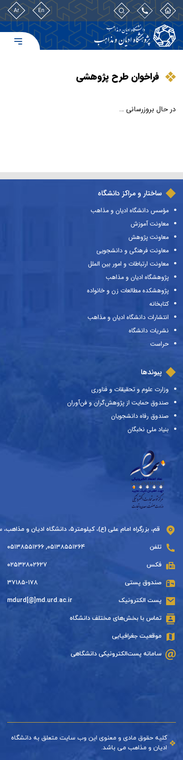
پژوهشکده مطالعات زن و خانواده (128, 290)
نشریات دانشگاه (149, 331)
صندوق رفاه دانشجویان (140, 416)
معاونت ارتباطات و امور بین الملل (128, 264)
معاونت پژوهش (148, 237)
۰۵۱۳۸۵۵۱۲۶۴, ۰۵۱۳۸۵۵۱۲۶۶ (46, 547)
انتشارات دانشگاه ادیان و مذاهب (128, 317)
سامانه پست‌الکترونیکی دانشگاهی (116, 654)
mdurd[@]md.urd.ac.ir (39, 600)
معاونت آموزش (150, 224)
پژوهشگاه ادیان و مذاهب (137, 277)
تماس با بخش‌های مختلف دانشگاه (116, 618)
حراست (159, 344)
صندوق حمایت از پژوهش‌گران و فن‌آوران (118, 403)
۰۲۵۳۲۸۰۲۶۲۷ (27, 565)
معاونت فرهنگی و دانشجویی (132, 250)
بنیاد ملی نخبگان (148, 429)
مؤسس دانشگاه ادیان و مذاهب (130, 210)
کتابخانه (159, 304)
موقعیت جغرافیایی (137, 636)
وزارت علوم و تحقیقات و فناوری (130, 389)
